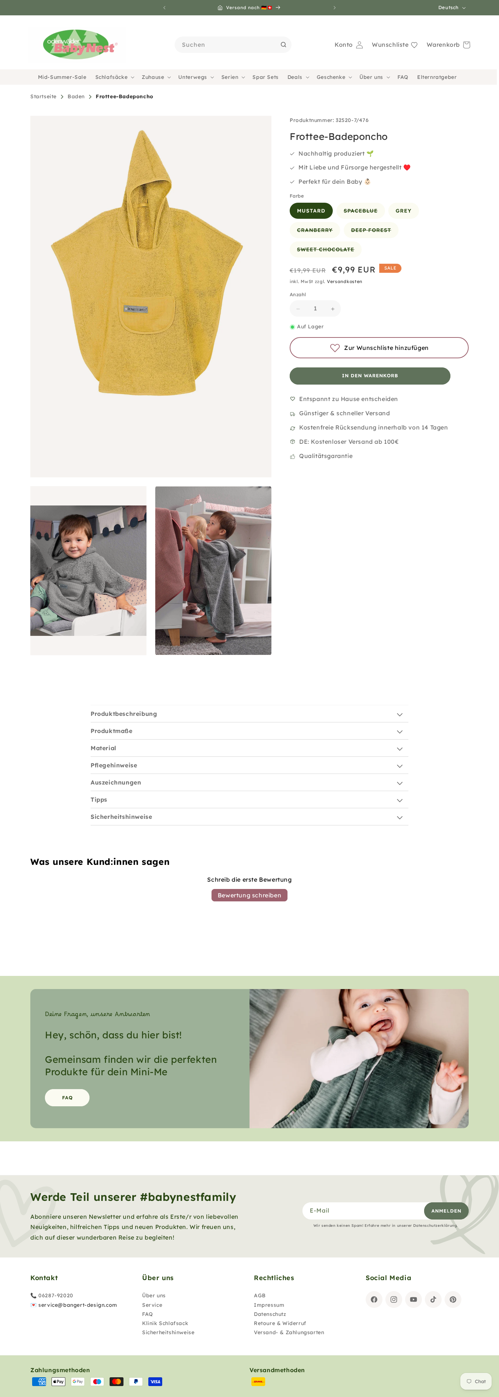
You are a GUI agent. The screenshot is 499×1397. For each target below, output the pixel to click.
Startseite (43, 96)
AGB (260, 1295)
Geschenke (331, 77)
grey (404, 211)
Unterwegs (192, 77)
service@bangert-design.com (77, 1305)
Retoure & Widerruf (280, 1323)
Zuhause (153, 77)
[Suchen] (283, 45)
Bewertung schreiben (249, 895)
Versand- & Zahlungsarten (289, 1332)
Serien (230, 77)
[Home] (77, 45)
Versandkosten (344, 282)
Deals (294, 77)
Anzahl (298, 295)
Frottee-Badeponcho (124, 96)
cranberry (318, 232)
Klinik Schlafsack (165, 1323)
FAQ (67, 1097)
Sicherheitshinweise (168, 1332)
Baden (76, 96)
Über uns (371, 77)
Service (152, 1305)
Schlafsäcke (111, 77)
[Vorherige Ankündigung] (164, 8)
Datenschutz (270, 1314)
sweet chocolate (329, 252)
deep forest (375, 232)
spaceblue (364, 213)
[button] (114, 77)
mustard (311, 211)
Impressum (269, 1305)
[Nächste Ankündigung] (335, 8)
